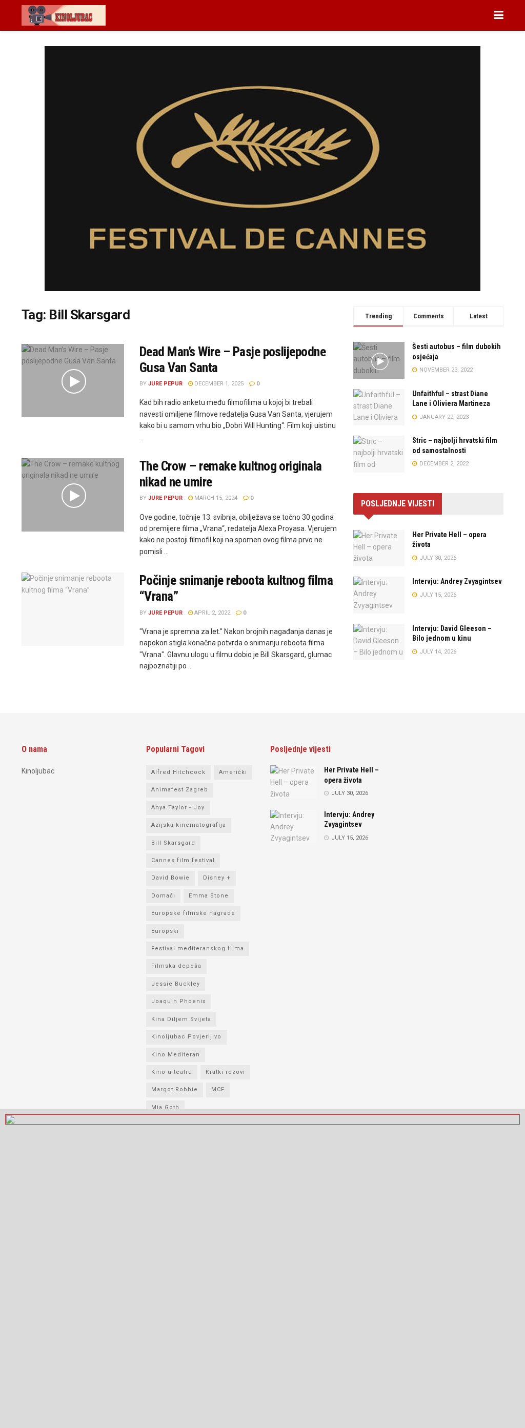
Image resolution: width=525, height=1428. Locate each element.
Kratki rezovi (225, 1072)
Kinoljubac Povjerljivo (186, 1036)
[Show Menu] (498, 15)
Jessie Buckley (175, 984)
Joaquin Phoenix (178, 1001)
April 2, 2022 (211, 612)
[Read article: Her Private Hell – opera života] (379, 548)
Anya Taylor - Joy (178, 807)
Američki (233, 772)
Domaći (163, 895)
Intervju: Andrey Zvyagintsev (457, 581)
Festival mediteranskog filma (197, 948)
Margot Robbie (174, 1089)
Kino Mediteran (175, 1054)
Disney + (217, 877)
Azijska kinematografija (188, 825)
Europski (165, 931)
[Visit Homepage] (64, 15)
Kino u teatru (171, 1072)
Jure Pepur (165, 383)
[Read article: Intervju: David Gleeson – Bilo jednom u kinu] (379, 642)
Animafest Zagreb (179, 789)
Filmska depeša (176, 966)
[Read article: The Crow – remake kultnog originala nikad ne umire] (73, 495)
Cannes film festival (183, 860)
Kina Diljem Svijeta (181, 1019)
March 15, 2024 (215, 498)
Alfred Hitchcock (178, 772)
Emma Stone (209, 895)
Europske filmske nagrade (193, 913)
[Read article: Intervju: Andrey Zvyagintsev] (379, 595)
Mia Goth (165, 1107)
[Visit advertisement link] (262, 176)
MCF (218, 1089)
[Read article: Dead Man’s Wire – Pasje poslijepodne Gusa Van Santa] (73, 380)
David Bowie (170, 877)
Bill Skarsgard (173, 843)
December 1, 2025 (218, 383)
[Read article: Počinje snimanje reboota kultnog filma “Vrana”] (73, 609)
